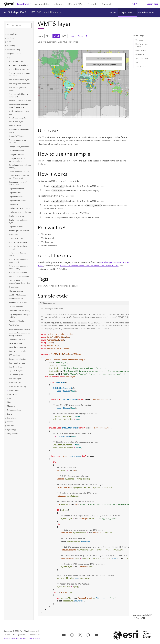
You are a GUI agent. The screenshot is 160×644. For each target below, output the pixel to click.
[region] (83, 460)
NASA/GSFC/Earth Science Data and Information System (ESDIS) (89, 266)
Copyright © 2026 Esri (13, 631)
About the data (141, 58)
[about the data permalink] (75, 256)
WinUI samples (54, 12)
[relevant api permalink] (69, 228)
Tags (137, 62)
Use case (139, 40)
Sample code (140, 66)
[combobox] (18, 25)
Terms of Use (35, 634)
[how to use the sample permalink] (92, 155)
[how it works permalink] (69, 175)
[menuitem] (113, 12)
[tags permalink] (50, 280)
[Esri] (132, 635)
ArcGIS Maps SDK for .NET (19, 12)
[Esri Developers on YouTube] (96, 635)
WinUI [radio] (56, 36)
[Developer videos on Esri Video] (88, 635)
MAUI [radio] (48, 36)
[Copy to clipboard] (126, 308)
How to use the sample (141, 45)
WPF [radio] (64, 36)
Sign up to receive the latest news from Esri (22, 638)
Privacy (7, 634)
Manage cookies (19, 635)
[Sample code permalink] (71, 296)
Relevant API (140, 54)
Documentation (42, 4)
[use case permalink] (60, 131)
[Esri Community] (64, 635)
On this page (138, 36)
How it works (140, 50)
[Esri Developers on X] (80, 635)
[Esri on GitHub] (72, 635)
